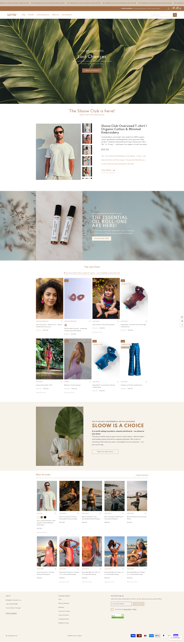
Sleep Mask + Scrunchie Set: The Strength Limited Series (133, 325)
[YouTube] (28, 626)
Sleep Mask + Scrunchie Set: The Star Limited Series (103, 386)
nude (65, 325)
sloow (39, 513)
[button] (87, 121)
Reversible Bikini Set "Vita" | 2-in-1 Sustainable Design (91, 573)
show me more (142, 475)
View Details (106, 170)
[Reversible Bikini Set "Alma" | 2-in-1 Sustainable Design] (114, 551)
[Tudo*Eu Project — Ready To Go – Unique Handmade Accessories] (49, 298)
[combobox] (162, 15)
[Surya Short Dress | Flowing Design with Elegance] (47, 551)
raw (38, 517)
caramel (41, 517)
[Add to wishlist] (61, 321)
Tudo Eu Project (42, 321)
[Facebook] (6, 626)
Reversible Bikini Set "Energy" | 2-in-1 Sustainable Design (136, 573)
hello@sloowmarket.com (13, 600)
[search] (164, 15)
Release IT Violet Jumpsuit (72, 385)
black (45, 517)
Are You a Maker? (11, 613)
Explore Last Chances (92, 70)
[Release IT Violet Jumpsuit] (78, 359)
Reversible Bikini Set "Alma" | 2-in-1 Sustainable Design (114, 573)
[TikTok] (23, 626)
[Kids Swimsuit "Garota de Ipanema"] (106, 298)
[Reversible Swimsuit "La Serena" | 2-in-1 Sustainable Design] (69, 551)
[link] (117, 616)
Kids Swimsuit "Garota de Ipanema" (103, 324)
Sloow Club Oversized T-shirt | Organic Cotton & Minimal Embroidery (46, 523)
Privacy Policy (127, 609)
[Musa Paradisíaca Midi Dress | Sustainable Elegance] (114, 496)
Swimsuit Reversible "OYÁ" (44, 385)
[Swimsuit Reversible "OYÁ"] (49, 359)
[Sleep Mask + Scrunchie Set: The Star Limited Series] (106, 359)
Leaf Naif (95, 321)
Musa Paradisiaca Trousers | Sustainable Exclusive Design (68, 518)
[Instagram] (12, 626)
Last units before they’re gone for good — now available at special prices (92, 273)
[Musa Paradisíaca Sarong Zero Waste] (137, 496)
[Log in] (169, 8)
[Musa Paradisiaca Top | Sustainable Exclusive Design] (92, 496)
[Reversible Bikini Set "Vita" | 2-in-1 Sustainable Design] (92, 551)
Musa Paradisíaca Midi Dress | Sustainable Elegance (113, 518)
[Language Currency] (180, 8)
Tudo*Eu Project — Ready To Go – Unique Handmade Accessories (49, 325)
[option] (58, 152)
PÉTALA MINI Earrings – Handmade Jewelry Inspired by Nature (75, 329)
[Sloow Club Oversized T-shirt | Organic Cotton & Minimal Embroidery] (47, 496)
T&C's (134, 609)
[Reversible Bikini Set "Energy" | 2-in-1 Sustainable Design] (137, 551)
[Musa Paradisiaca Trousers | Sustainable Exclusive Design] (69, 496)
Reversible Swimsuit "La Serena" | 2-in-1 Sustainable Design (69, 573)
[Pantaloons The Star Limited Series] (134, 359)
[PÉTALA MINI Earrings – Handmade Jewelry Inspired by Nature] (78, 298)
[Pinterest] (17, 626)
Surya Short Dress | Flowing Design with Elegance (45, 573)
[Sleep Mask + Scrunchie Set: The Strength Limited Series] (134, 298)
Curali (66, 381)
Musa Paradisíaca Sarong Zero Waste (137, 518)
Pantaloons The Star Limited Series (131, 385)
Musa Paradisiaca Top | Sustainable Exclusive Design (91, 518)
